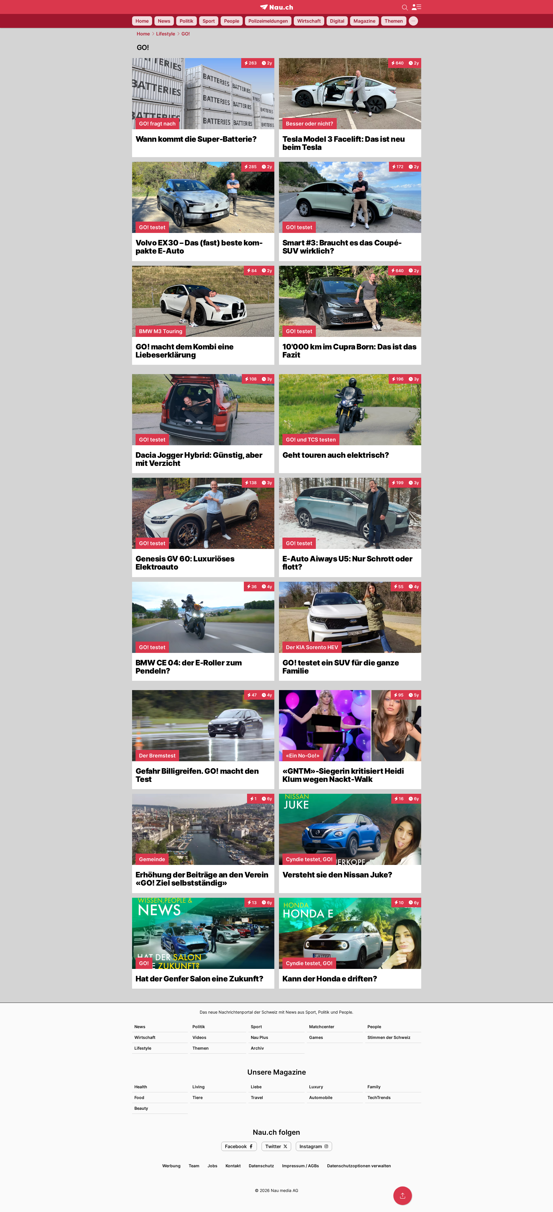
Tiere (197, 1097)
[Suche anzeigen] (405, 6)
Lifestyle (165, 34)
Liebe (256, 1086)
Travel (257, 1097)
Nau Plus (259, 1037)
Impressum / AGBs (300, 1165)
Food (139, 1097)
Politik (198, 1026)
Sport (256, 1026)
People (374, 1026)
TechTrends (379, 1097)
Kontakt (233, 1165)
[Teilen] (402, 1195)
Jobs (212, 1165)
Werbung (171, 1165)
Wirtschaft (144, 1037)
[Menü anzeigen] (416, 7)
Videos (199, 1037)
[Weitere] (413, 21)
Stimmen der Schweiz (389, 1037)
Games (316, 1037)
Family (374, 1086)
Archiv (257, 1048)
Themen (200, 1048)
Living (198, 1086)
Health (140, 1086)
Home (143, 34)
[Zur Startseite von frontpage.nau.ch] (276, 7)
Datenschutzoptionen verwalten (359, 1165)
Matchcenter (321, 1026)
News (139, 1026)
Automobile (320, 1097)
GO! (185, 34)
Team (194, 1165)
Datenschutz (261, 1165)
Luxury (316, 1086)
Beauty (141, 1108)
